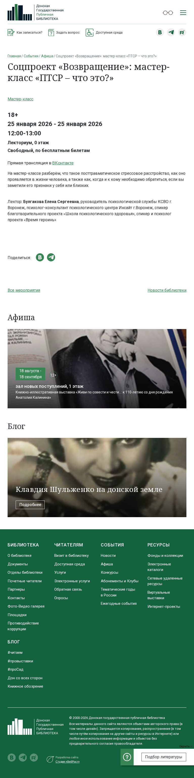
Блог (14, 641)
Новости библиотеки (167, 290)
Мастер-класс (20, 99)
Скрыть (184, 746)
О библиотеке (20, 555)
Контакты (16, 598)
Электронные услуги (72, 581)
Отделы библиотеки (25, 572)
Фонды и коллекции (165, 555)
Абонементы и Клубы (119, 581)
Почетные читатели (25, 581)
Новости (108, 555)
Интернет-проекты (164, 606)
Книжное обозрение (25, 686)
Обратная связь (68, 589)
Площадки (17, 615)
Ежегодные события (119, 603)
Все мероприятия (24, 290)
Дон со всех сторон (25, 678)
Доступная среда (69, 564)
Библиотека (23, 544)
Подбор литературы (163, 757)
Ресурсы (159, 544)
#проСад (15, 669)
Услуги (60, 572)
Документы (18, 564)
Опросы (61, 598)
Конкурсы (109, 572)
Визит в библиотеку (71, 555)
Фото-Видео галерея (26, 606)
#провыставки (20, 661)
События (31, 56)
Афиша (47, 56)
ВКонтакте (63, 162)
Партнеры (16, 589)
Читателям (68, 544)
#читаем (15, 652)
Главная (14, 56)
